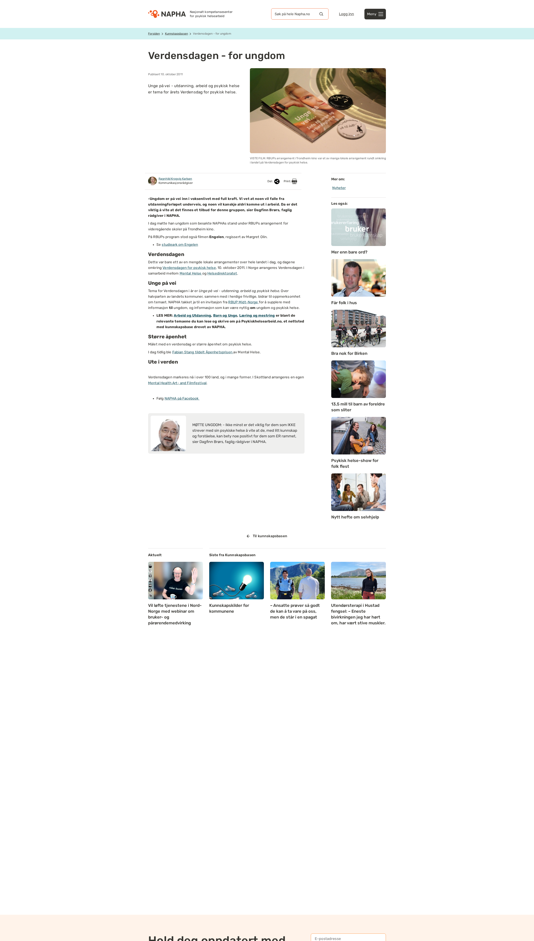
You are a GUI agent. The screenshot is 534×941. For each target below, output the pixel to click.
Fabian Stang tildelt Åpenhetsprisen (202, 352)
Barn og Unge (225, 315)
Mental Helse (191, 273)
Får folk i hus (344, 302)
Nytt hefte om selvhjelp (355, 516)
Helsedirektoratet (222, 273)
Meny (371, 14)
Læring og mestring (257, 315)
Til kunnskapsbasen (270, 536)
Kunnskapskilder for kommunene (229, 608)
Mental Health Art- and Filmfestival (177, 383)
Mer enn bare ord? (349, 252)
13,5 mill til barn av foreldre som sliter (358, 406)
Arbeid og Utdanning (192, 315)
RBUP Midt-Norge (243, 302)
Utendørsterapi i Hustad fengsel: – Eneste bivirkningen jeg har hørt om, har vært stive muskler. (358, 614)
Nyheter (339, 188)
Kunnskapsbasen (176, 33)
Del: (270, 181)
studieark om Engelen (180, 244)
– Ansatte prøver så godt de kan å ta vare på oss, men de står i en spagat (295, 611)
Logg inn (346, 14)
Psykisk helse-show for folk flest (354, 463)
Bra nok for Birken (349, 353)
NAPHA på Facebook (182, 398)
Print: (288, 181)
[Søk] (321, 14)
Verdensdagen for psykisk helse (189, 268)
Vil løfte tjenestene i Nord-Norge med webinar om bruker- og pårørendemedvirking (175, 614)
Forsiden (154, 33)
